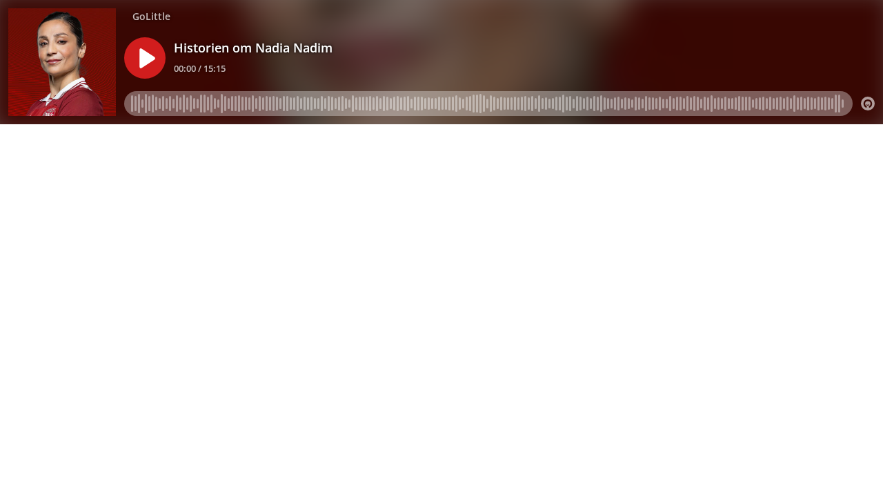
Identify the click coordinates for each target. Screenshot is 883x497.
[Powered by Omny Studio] (868, 103)
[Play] (145, 58)
